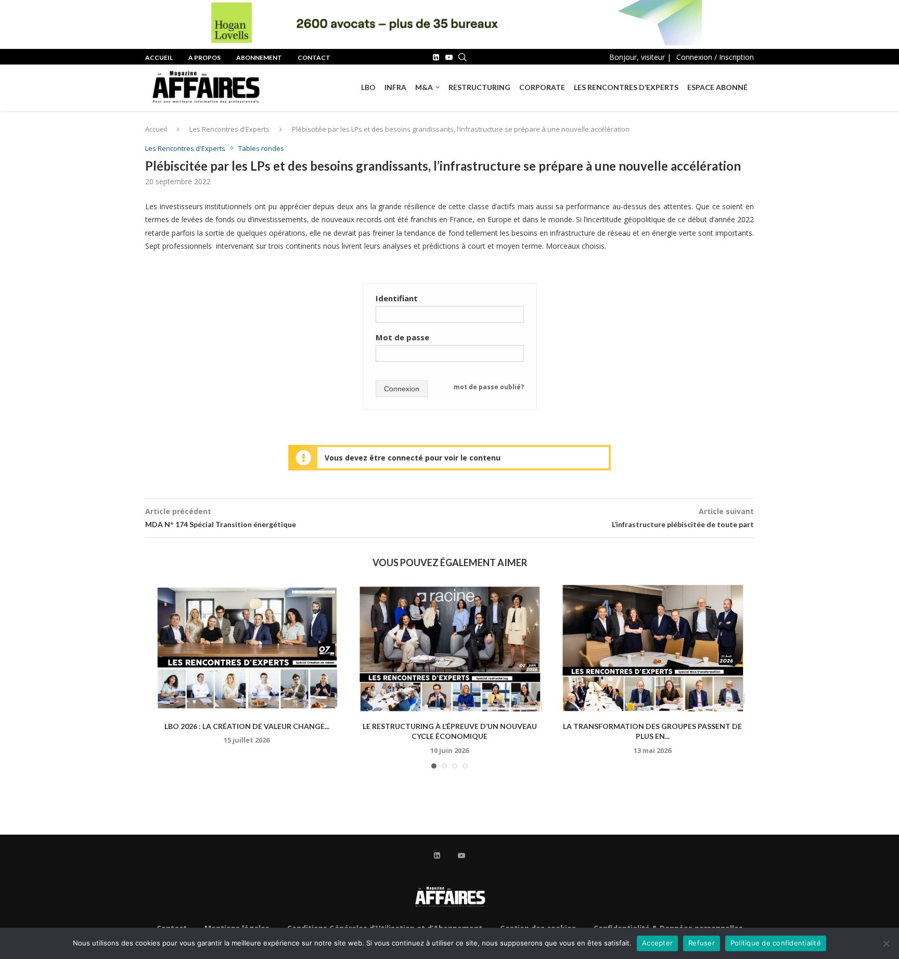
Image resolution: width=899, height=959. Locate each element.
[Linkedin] (436, 57)
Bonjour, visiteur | (640, 57)
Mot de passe (402, 337)
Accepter (657, 943)
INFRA (395, 87)
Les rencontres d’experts (626, 87)
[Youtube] (449, 57)
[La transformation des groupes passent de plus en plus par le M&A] (652, 648)
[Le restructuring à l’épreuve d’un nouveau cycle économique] (449, 648)
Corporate (542, 87)
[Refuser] (886, 943)
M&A (424, 87)
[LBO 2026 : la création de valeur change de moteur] (246, 648)
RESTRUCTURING (479, 87)
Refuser (701, 943)
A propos (204, 57)
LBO (368, 87)
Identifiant (397, 298)
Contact (314, 57)
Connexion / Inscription (715, 57)
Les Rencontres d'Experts (229, 129)
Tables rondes (261, 149)
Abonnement (259, 57)
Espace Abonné (717, 87)
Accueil (159, 57)
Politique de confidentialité (775, 943)
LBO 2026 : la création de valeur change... (246, 726)
